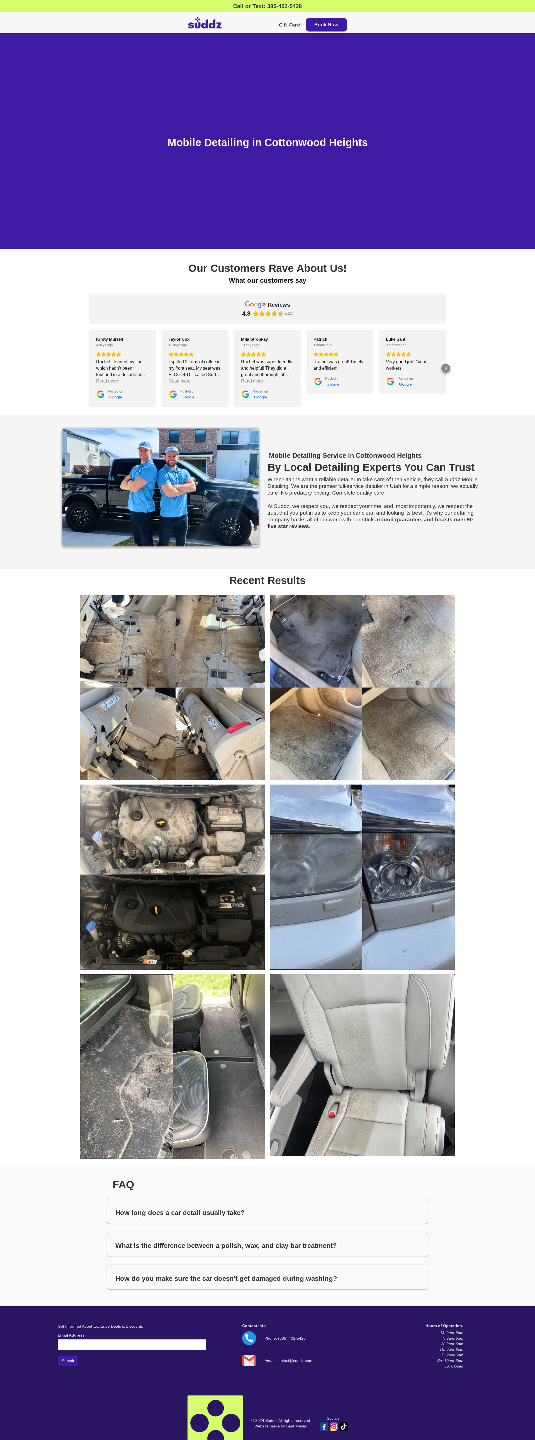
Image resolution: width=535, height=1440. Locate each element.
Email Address (71, 1335)
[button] (89, 368)
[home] (205, 22)
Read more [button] (107, 381)
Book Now (326, 24)
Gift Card (289, 25)
